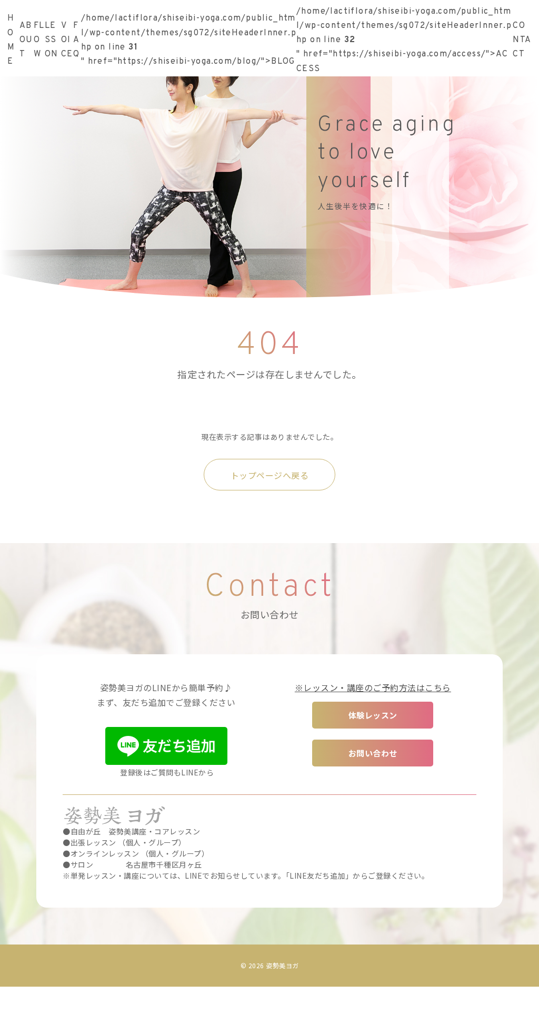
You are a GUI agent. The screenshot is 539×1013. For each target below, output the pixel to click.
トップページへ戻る (270, 475)
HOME (11, 40)
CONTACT (522, 40)
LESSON (51, 40)
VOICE (67, 40)
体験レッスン (372, 715)
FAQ (76, 40)
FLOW (39, 40)
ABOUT (26, 40)
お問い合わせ (372, 753)
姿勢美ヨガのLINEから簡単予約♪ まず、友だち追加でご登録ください (166, 694)
